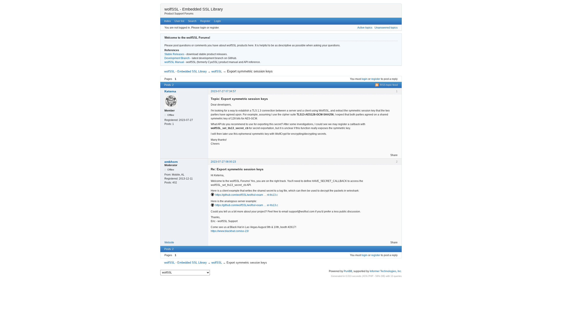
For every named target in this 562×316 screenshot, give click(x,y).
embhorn (171, 161)
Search (192, 21)
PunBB (348, 271)
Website (169, 242)
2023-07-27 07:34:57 (223, 91)
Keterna (170, 91)
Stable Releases (174, 54)
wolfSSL (216, 71)
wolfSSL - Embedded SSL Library (193, 9)
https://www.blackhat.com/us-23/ (230, 231)
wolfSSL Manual (174, 62)
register (375, 79)
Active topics (364, 27)
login (364, 79)
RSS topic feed (389, 84)
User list (179, 21)
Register (205, 21)
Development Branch (177, 58)
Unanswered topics (386, 27)
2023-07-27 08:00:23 (223, 161)
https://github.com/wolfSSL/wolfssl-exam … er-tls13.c (246, 205)
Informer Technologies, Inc (385, 271)
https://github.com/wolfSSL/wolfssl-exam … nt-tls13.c (246, 194)
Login (217, 21)
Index (167, 21)
